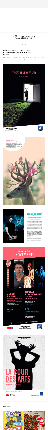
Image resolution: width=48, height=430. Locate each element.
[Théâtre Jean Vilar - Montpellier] (22, 61)
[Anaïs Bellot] (24, 28)
